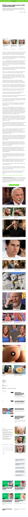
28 (9, 450)
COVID (6, 71)
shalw (15, 412)
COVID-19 (4, 4)
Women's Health (16, 498)
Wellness (3, 498)
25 (4, 450)
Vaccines (3, 60)
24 (3, 450)
